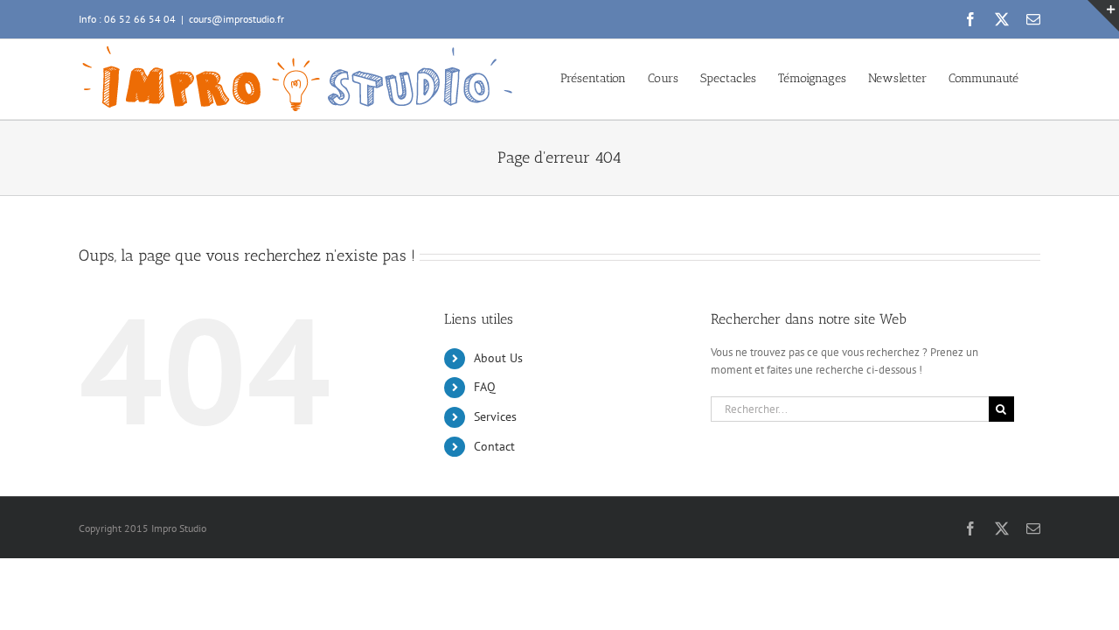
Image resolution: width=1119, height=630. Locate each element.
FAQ (485, 387)
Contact (494, 446)
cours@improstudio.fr (236, 18)
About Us (498, 358)
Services (495, 416)
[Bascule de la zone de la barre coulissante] (1103, 16)
